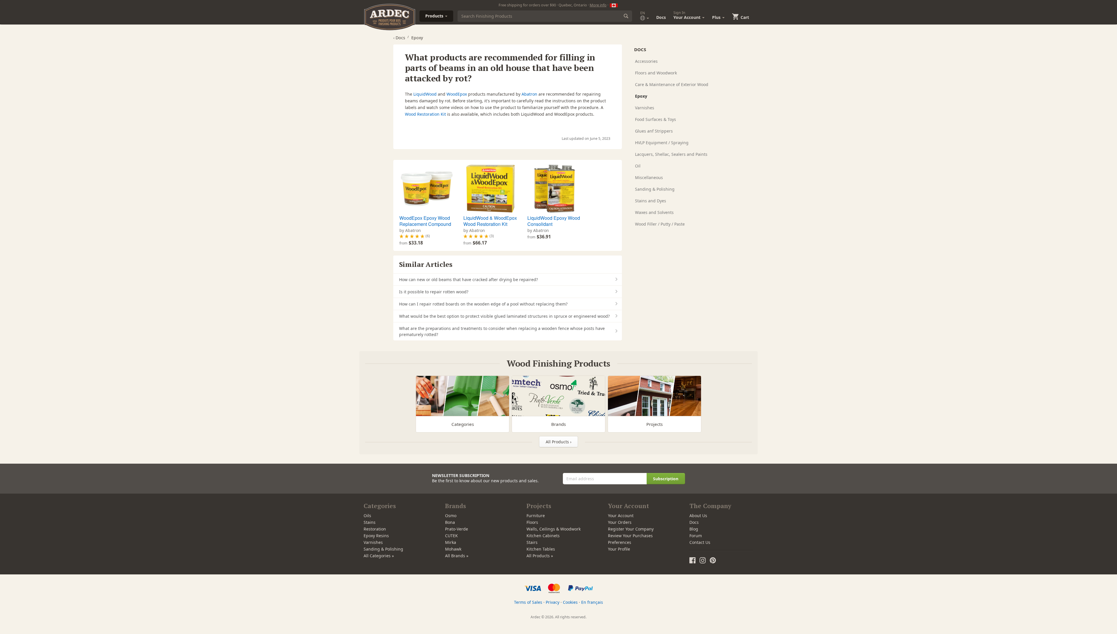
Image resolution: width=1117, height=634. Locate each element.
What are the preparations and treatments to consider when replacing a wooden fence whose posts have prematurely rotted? (502, 331)
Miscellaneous (649, 177)
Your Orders (620, 522)
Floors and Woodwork (656, 73)
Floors (532, 522)
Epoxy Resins (376, 535)
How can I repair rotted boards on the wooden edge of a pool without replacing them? (483, 304)
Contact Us (699, 542)
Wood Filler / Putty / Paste (660, 224)
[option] (426, 205)
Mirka (450, 542)
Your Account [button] (687, 15)
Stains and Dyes (650, 200)
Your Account (621, 515)
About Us (698, 515)
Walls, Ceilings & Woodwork (554, 529)
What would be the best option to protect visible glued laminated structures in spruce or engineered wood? (504, 316)
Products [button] (434, 16)
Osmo (450, 515)
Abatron (529, 94)
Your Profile (619, 549)
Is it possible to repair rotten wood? (433, 291)
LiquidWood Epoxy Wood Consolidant (553, 221)
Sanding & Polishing (655, 189)
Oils (367, 515)
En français (592, 602)
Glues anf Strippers (654, 131)
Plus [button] (717, 17)
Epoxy (641, 96)
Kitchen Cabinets (543, 535)
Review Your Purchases (630, 535)
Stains (370, 522)
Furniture (536, 515)
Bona (450, 522)
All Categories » (379, 555)
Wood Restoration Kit (425, 114)
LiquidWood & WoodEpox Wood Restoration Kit (490, 221)
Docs (661, 17)
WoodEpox (457, 94)
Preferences (619, 542)
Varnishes (644, 107)
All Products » (540, 555)
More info (598, 5)
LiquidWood (425, 94)
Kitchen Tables (541, 549)
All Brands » (456, 555)
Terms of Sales (528, 602)
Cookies (570, 602)
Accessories (646, 61)
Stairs (532, 542)
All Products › (558, 441)
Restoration (375, 529)
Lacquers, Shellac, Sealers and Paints (671, 154)
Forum (695, 535)
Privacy (552, 602)
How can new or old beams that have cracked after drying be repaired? (468, 279)
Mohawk (453, 549)
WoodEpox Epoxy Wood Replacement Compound (425, 221)
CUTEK (451, 535)
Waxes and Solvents (654, 212)
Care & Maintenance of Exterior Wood (671, 84)
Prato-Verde (456, 529)
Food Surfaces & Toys (655, 119)
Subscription (665, 478)
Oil (638, 166)
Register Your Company (631, 529)
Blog (693, 529)
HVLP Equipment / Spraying (662, 142)
